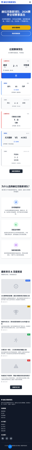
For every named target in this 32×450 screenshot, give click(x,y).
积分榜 (2, 413)
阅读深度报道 (16, 33)
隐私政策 (3, 430)
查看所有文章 (16, 387)
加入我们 (3, 426)
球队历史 (3, 417)
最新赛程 (3, 411)
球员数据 (3, 415)
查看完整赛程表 (16, 171)
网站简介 (3, 424)
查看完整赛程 (16, 27)
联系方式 (3, 428)
